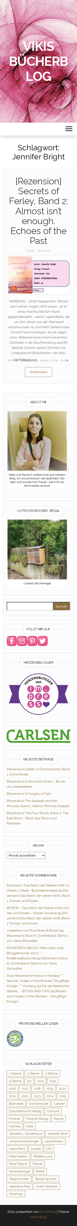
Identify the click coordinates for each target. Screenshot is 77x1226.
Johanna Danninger (24, 1141)
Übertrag (16, 1194)
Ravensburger (19, 1171)
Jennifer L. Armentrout (25, 1134)
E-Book (30, 250)
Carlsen (59, 1104)
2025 (62, 1096)
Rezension (43, 250)
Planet (37, 1164)
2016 (12, 1089)
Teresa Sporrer (46, 1179)
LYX (49, 1149)
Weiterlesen (38, 372)
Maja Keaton (18, 1156)
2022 (24, 1096)
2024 (50, 1096)
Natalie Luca (42, 1156)
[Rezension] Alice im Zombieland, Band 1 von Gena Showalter (37, 963)
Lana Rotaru (53, 1141)
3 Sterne (33, 1073)
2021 (12, 1096)
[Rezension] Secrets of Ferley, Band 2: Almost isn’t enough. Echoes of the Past (38, 211)
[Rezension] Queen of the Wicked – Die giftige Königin (37, 996)
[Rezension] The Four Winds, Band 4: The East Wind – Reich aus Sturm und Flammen (37, 818)
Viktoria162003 (25, 360)
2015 (52, 1081)
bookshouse (38, 1104)
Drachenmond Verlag (25, 1111)
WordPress (48, 1212)
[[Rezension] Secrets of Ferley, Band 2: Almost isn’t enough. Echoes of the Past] (38, 275)
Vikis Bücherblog (38, 61)
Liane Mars (17, 1149)
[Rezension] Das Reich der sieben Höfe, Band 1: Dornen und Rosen (38, 896)
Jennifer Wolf (58, 1134)
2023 (37, 1096)
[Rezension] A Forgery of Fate (29, 794)
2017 (25, 1089)
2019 (49, 1089)
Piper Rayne (18, 1164)
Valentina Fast (19, 1186)
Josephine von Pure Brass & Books (33, 930)
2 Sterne (15, 1073)
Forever (15, 1119)
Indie (29, 1126)
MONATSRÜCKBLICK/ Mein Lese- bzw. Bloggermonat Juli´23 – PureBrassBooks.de (35, 953)
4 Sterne (51, 1073)
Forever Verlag (37, 1119)
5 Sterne (15, 1081)
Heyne (58, 1119)
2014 (40, 1081)
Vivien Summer (47, 1186)
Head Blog (38, 1217)
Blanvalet (16, 1104)
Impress (15, 1126)
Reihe (40, 1171)
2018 (37, 1089)
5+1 (29, 1081)
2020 (62, 1089)
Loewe (36, 1149)
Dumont (53, 1111)
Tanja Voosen (19, 1179)
